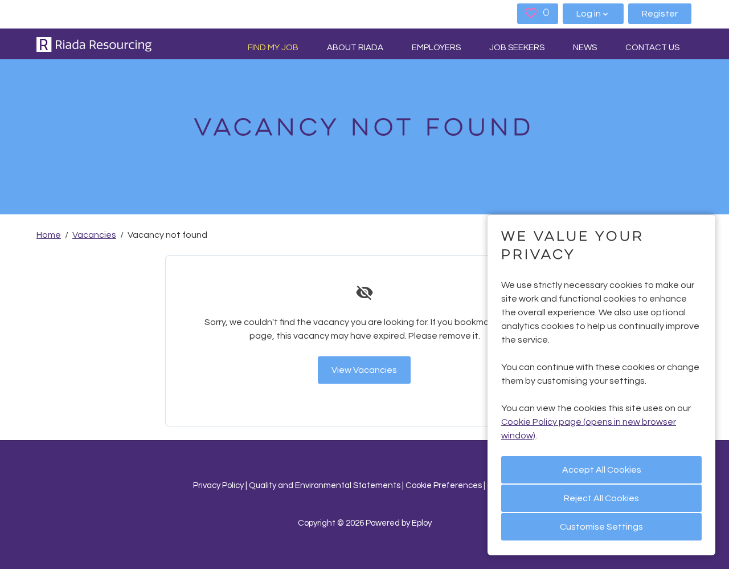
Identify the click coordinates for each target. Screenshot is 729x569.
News (585, 47)
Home (48, 234)
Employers (436, 47)
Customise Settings (601, 526)
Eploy (422, 523)
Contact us (652, 47)
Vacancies (94, 234)
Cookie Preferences (444, 485)
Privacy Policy (218, 485)
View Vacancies (364, 370)
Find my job (273, 47)
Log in (588, 13)
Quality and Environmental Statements (324, 485)
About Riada (355, 47)
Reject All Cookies (601, 498)
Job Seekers (516, 47)
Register (660, 13)
